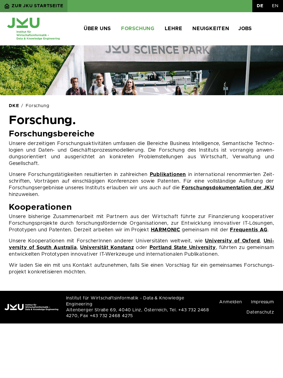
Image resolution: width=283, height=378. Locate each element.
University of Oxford (232, 241)
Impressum (262, 302)
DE (260, 6)
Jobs (245, 28)
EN (275, 6)
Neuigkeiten (210, 28)
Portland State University (183, 247)
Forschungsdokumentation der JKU (228, 187)
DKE (14, 105)
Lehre (173, 28)
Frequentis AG (248, 229)
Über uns (97, 28)
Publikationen (168, 174)
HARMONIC (165, 229)
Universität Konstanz (107, 247)
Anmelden (230, 302)
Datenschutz (260, 312)
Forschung (137, 28)
